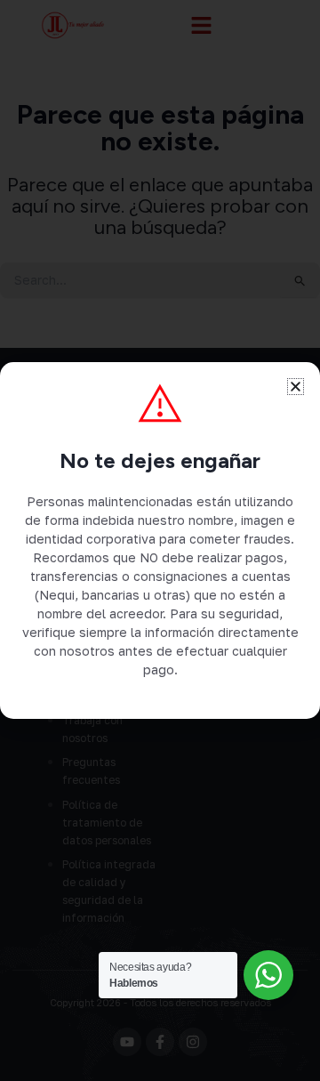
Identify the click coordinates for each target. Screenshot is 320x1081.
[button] (295, 386)
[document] (160, 540)
